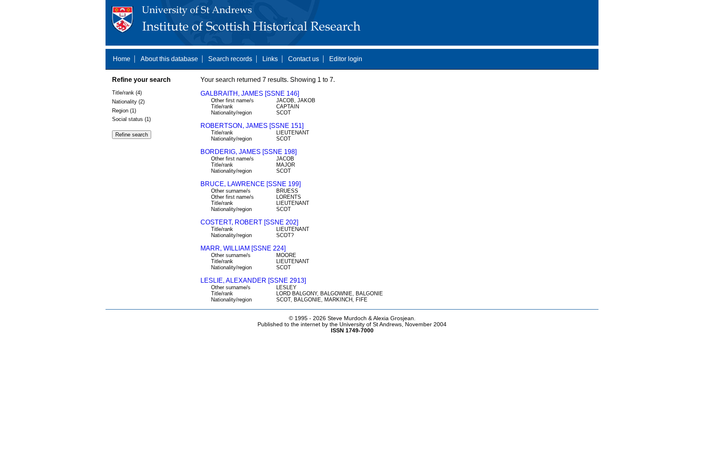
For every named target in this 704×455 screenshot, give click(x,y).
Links (270, 58)
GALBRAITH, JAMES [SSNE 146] (249, 93)
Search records (230, 58)
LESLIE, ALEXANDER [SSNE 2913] (253, 280)
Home (121, 58)
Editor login (345, 58)
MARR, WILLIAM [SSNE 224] (243, 248)
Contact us (303, 58)
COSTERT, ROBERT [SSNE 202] (249, 222)
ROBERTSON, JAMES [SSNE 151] (252, 125)
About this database (169, 58)
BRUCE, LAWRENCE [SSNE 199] (250, 183)
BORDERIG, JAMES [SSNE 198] (248, 151)
